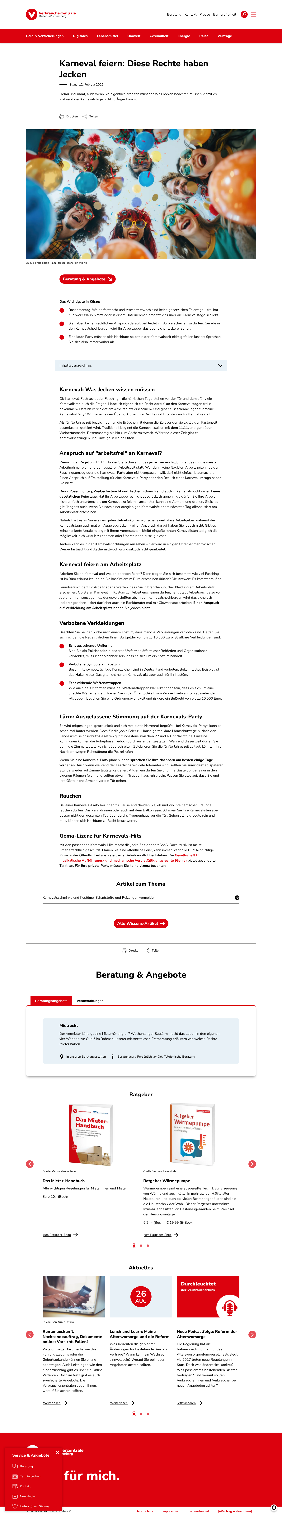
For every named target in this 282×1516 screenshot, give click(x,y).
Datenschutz (144, 1511)
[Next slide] (252, 1164)
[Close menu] (57, 1452)
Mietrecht (68, 1025)
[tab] (134, 1245)
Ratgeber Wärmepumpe (166, 1181)
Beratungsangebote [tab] (51, 1001)
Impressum (170, 1511)
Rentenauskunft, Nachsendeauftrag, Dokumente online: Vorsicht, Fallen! (72, 1336)
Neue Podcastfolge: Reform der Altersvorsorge (207, 1334)
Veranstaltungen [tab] (90, 1001)
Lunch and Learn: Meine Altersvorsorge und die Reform (140, 1334)
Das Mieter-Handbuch (64, 1181)
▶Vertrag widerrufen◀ (235, 1511)
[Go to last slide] (30, 1164)
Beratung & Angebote (84, 279)
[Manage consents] (273, 1507)
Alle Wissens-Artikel (137, 923)
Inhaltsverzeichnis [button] (75, 365)
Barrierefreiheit (198, 1511)
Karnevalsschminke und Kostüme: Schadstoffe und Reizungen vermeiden (99, 897)
